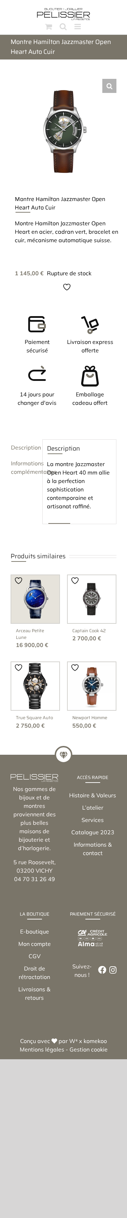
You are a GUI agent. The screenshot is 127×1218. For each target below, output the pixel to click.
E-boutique (34, 931)
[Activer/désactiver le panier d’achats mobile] (48, 26)
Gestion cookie (88, 1049)
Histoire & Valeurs (92, 795)
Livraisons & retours (34, 993)
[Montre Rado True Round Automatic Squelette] (35, 686)
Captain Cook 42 (89, 630)
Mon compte (34, 943)
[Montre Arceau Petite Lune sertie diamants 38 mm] (35, 599)
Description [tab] (24, 447)
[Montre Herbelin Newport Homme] (92, 686)
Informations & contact (93, 848)
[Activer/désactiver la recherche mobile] (63, 26)
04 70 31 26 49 (34, 879)
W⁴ (73, 1040)
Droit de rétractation (34, 972)
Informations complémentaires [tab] (24, 467)
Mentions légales (42, 1049)
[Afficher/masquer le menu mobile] (78, 26)
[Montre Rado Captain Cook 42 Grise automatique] (92, 599)
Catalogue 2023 (92, 832)
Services (92, 819)
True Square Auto (34, 717)
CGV (35, 956)
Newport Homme (89, 717)
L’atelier (92, 807)
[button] (109, 86)
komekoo (95, 1040)
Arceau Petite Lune (30, 634)
